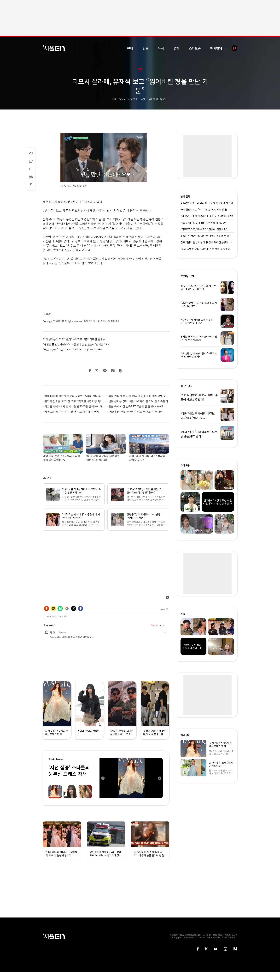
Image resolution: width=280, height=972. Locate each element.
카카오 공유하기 (105, 371)
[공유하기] (31, 161)
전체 (130, 48)
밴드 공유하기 (121, 371)
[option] (131, 778)
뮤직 (161, 48)
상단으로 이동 (31, 185)
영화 (176, 48)
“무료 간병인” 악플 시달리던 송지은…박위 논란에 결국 (73, 350)
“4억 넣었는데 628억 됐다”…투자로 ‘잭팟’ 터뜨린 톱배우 (74, 339)
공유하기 (31, 161)
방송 (145, 48)
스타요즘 (195, 48)
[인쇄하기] (31, 177)
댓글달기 (31, 169)
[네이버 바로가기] (235, 949)
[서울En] (54, 48)
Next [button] (159, 778)
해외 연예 (185, 735)
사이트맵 (227, 934)
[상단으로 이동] (31, 185)
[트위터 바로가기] (206, 949)
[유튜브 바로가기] (216, 949)
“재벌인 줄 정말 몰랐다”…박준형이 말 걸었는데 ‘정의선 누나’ (76, 344)
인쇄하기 (31, 177)
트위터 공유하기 (97, 371)
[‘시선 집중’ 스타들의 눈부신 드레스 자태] (131, 778)
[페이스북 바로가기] (198, 949)
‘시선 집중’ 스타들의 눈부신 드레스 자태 (69, 770)
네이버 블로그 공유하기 (113, 371)
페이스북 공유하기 (90, 371)
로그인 (234, 934)
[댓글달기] (31, 169)
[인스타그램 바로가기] (225, 949)
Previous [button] (102, 778)
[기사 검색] (232, 48)
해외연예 (216, 48)
